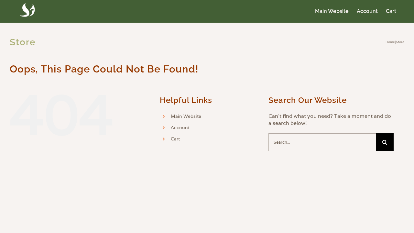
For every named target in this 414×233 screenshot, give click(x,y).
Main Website (186, 116)
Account (180, 127)
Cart (175, 139)
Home (390, 42)
